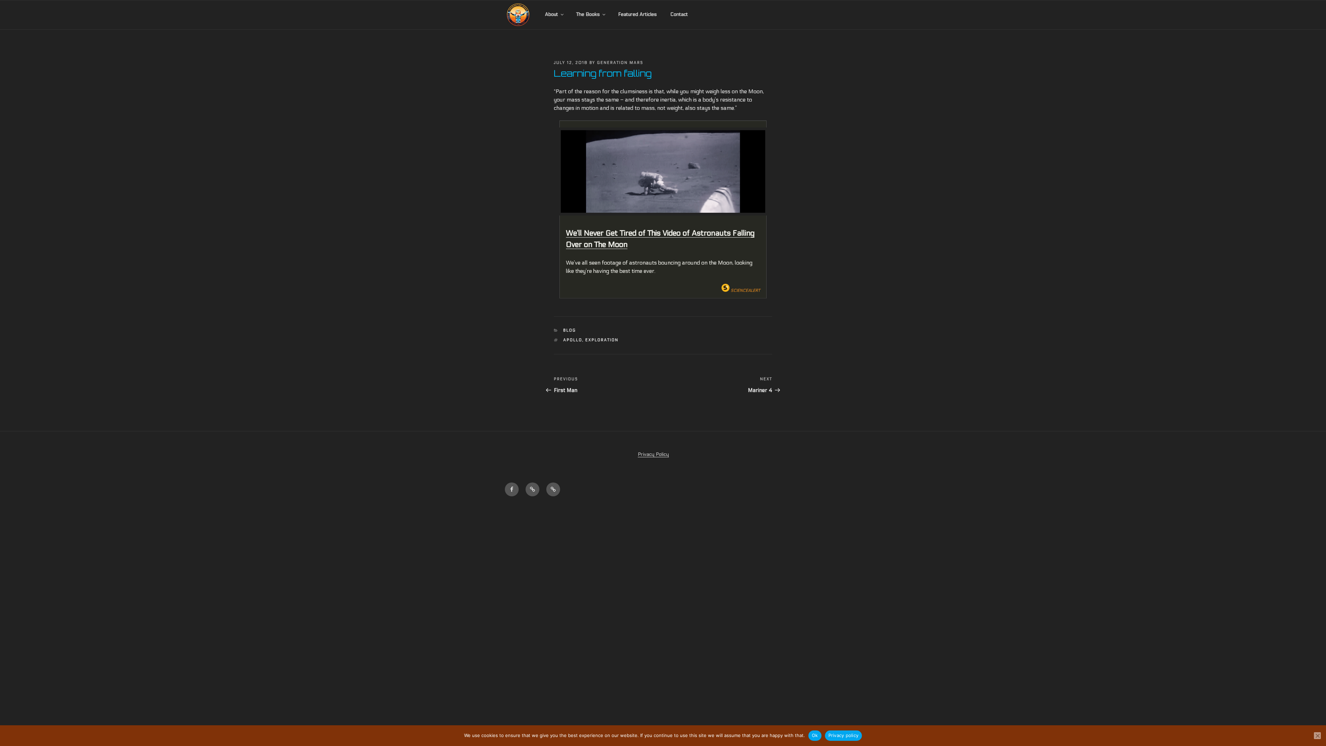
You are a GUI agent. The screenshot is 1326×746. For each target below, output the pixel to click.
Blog (569, 330)
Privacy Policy (653, 454)
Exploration (601, 340)
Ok (815, 735)
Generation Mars (620, 62)
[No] (1317, 735)
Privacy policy (843, 735)
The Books (588, 14)
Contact (679, 14)
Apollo (572, 340)
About (551, 14)
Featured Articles (637, 14)
